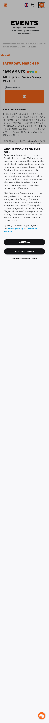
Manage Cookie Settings (24, 258)
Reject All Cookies (24, 251)
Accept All (24, 242)
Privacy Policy (15, 228)
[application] (41, 715)
